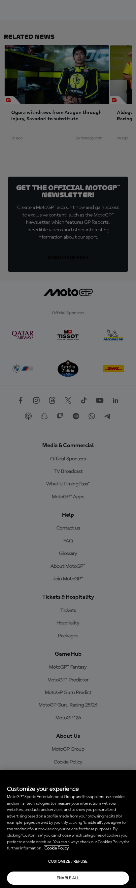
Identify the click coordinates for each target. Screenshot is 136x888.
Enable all (68, 878)
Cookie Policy (57, 848)
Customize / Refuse (67, 862)
